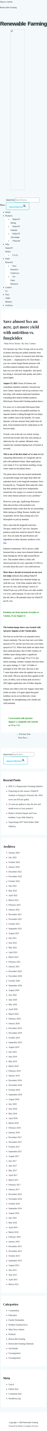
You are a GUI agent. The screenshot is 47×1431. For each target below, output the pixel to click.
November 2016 (15, 1199)
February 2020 (14, 1019)
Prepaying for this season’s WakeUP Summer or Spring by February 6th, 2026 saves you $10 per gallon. (25, 795)
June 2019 (12, 1057)
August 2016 (13, 1213)
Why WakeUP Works (9, 248)
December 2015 (15, 1246)
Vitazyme (16, 241)
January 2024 (14, 867)
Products (8, 216)
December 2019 (15, 1028)
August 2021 (13, 933)
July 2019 (12, 1052)
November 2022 (15, 876)
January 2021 (14, 966)
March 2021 (13, 957)
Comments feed (14, 1394)
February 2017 (14, 1185)
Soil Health (13, 1348)
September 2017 (15, 1151)
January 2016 (14, 1241)
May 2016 (12, 1223)
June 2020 (12, 1000)
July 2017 (12, 1161)
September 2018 (15, 1094)
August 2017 (13, 1156)
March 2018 (13, 1123)
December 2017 (15, 1137)
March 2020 (13, 1014)
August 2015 (13, 1265)
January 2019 (14, 1076)
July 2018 (12, 1104)
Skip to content (6, 2)
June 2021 (12, 943)
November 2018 (15, 1085)
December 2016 (15, 1194)
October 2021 (14, 924)
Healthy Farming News (18, 1325)
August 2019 (13, 1047)
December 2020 (15, 971)
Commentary (13, 1310)
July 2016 (12, 1218)
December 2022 (15, 872)
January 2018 (14, 1132)
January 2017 (14, 1189)
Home (7, 212)
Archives (9, 305)
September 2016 (15, 1208)
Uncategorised (14, 1353)
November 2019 (15, 1033)
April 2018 (12, 1118)
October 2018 (14, 1090)
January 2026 (14, 853)
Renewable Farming (8, 7)
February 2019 (14, 1071)
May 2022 (12, 891)
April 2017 (12, 1175)
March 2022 (13, 900)
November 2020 (15, 976)
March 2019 (13, 1066)
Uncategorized (14, 1358)
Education (12, 1315)
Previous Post (23, 734)
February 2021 (14, 962)
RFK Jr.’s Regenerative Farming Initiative (25, 786)
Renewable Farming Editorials (21, 1344)
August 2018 (13, 1099)
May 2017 (12, 1170)
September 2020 (15, 985)
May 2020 (12, 1004)
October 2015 (14, 1256)
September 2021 (15, 928)
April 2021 (12, 952)
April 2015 (12, 1279)
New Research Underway (14, 269)
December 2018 (15, 1080)
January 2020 (14, 1023)
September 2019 (15, 1042)
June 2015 (12, 1275)
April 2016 (12, 1227)
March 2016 (13, 1232)
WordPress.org (14, 1398)
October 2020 (14, 981)
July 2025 (12, 857)
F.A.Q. (15, 255)
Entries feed (13, 1389)
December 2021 (15, 914)
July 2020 (12, 995)
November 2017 (15, 1142)
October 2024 (14, 862)
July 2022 (12, 886)
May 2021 (12, 947)
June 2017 (12, 1166)
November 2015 (15, 1251)
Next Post (23, 738)
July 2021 (12, 938)
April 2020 (12, 1009)
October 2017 (14, 1147)
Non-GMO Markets (8, 298)
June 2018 (12, 1109)
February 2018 (14, 1128)
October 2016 (14, 1204)
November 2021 (15, 919)
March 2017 (13, 1180)
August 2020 (13, 990)
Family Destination (16, 1320)
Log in (11, 1384)
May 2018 (12, 1113)
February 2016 (14, 1237)
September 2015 (15, 1260)
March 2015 (13, 1284)
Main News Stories (12, 343)
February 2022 (14, 905)
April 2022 (12, 895)
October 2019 (14, 1038)
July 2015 (12, 1270)
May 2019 (12, 1061)
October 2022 (14, 881)
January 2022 (14, 910)
